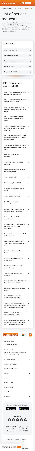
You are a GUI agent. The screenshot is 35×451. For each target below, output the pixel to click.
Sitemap (9, 439)
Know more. (14, 447)
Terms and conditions (20, 439)
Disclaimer (12, 442)
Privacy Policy (21, 442)
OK (19, 447)
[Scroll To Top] (30, 334)
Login (28, 3)
